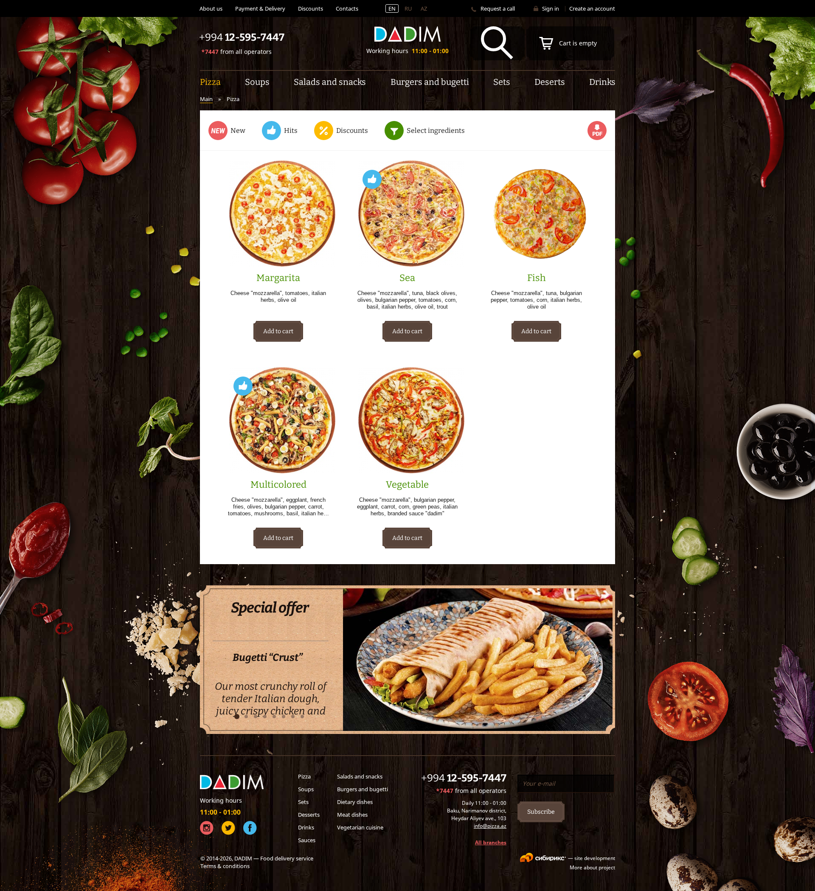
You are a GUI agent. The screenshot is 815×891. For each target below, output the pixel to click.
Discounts (310, 8)
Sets (303, 802)
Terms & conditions (225, 866)
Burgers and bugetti (362, 789)
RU (408, 8)
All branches (490, 842)
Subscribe (541, 811)
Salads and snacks (359, 776)
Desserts (309, 814)
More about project (592, 867)
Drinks (306, 827)
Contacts (347, 8)
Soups (306, 789)
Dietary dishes (355, 802)
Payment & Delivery (260, 8)
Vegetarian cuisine (360, 827)
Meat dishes (352, 814)
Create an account (592, 8)
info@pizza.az (490, 825)
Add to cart (278, 331)
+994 (463, 778)
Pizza (304, 776)
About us (211, 8)
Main (206, 99)
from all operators (236, 52)
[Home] (407, 34)
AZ (424, 8)
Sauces (306, 840)
